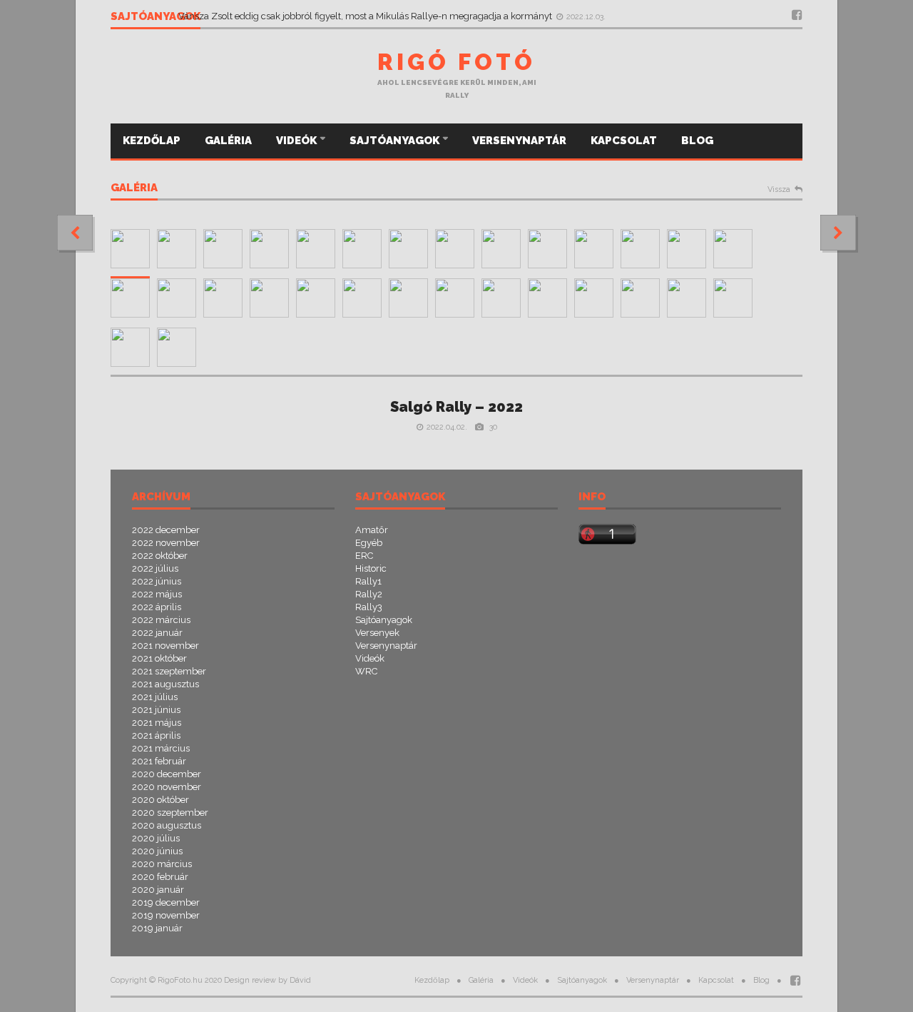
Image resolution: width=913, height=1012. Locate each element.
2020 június (157, 851)
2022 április (156, 607)
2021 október (159, 658)
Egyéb (368, 542)
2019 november (166, 915)
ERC (364, 555)
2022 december (166, 530)
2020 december (166, 774)
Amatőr (371, 530)
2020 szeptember (170, 812)
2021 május (156, 722)
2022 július (155, 568)
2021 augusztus (165, 684)
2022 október (160, 555)
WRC (366, 671)
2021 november (165, 645)
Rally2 (368, 594)
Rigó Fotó (456, 62)
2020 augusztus (166, 825)
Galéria (228, 140)
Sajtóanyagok (396, 140)
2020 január (158, 889)
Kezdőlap (151, 140)
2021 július (155, 697)
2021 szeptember (169, 671)
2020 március (162, 864)
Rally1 (368, 581)
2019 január (157, 928)
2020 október (160, 799)
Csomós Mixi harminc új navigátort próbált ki (273, 10)
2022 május (157, 594)
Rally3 (368, 607)
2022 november (166, 542)
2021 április (156, 735)
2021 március (161, 748)
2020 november (166, 786)
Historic (371, 568)
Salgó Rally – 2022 (456, 406)
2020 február (160, 876)
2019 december (166, 902)
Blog (697, 140)
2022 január (157, 632)
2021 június (156, 709)
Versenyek (377, 632)
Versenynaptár (519, 140)
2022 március (161, 619)
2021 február (159, 761)
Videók (297, 140)
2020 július (156, 838)
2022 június (156, 581)
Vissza (778, 190)
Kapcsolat (624, 140)
